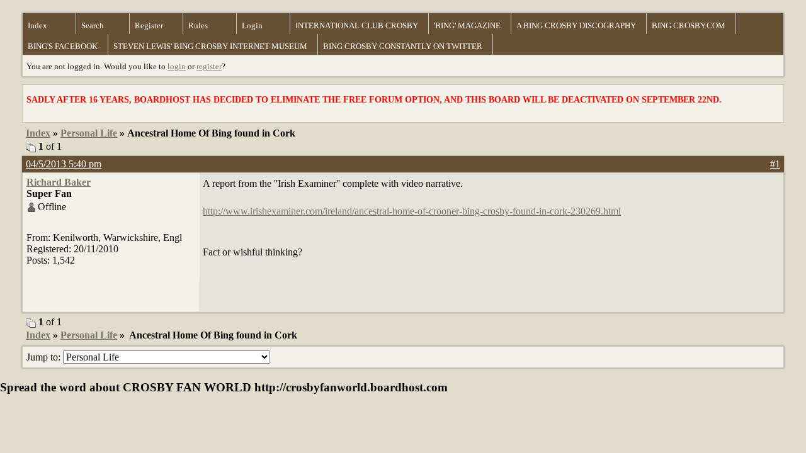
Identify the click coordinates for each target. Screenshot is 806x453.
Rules (198, 25)
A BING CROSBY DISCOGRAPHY (576, 25)
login (176, 66)
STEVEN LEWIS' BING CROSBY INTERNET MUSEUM (210, 46)
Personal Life (88, 133)
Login (252, 25)
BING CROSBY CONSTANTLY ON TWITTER (402, 46)
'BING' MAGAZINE (467, 25)
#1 (775, 164)
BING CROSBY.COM (688, 25)
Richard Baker (58, 182)
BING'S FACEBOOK (63, 46)
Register (149, 25)
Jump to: (44, 357)
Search (92, 25)
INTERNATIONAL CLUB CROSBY (356, 25)
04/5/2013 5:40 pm (63, 164)
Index (37, 25)
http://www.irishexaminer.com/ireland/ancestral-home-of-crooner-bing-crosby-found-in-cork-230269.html (412, 211)
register (209, 66)
